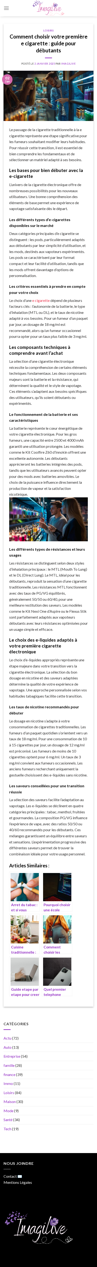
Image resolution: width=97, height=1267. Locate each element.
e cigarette (41, 300)
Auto (8, 1047)
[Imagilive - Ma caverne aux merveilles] (48, 8)
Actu (7, 1038)
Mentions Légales (18, 1182)
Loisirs (48, 30)
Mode (8, 1110)
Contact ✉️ (13, 1176)
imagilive (68, 63)
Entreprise (12, 1056)
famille (9, 1065)
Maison (10, 1101)
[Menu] (6, 8)
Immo (8, 1083)
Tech (7, 1129)
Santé (8, 1120)
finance (9, 1074)
